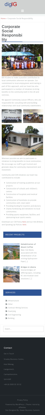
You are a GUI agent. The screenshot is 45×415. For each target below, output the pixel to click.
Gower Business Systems (30, 410)
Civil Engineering (14, 315)
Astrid (34, 404)
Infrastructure (13, 301)
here (24, 222)
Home (3, 18)
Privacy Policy (22, 400)
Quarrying (12, 311)
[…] (26, 261)
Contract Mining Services (18, 308)
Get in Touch (9, 354)
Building (11, 318)
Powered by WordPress (15, 404)
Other (10, 304)
